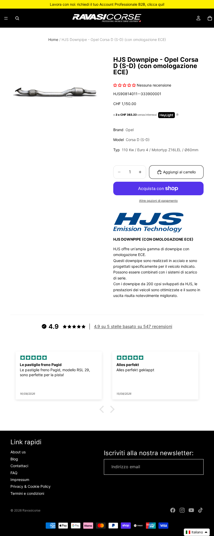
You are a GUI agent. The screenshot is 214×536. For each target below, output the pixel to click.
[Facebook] (173, 510)
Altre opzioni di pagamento (158, 201)
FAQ (13, 473)
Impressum (19, 479)
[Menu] (6, 18)
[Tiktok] (200, 510)
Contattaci (19, 466)
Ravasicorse (31, 510)
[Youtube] (191, 510)
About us (18, 452)
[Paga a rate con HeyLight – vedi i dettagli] (177, 115)
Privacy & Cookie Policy (30, 486)
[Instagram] (182, 510)
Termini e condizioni (27, 493)
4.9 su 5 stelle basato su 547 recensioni (133, 326)
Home (53, 39)
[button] (103, 409)
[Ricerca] (17, 18)
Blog (14, 459)
